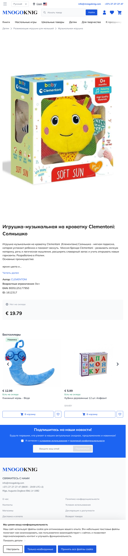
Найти (91, 12)
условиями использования (53, 440)
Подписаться (82, 448)
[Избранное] (112, 12)
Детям (73, 22)
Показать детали (12, 540)
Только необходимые (40, 549)
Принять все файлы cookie (77, 549)
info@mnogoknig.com (89, 3)
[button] (8, 364)
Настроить (13, 549)
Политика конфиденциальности (82, 499)
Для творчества (91, 22)
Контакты (7, 504)
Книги (6, 22)
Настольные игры (26, 22)
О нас (5, 499)
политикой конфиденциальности (87, 440)
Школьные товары (53, 22)
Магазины (7, 510)
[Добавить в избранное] (58, 414)
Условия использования (78, 504)
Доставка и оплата (12, 516)
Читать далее (10, 272)
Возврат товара (74, 516)
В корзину (30, 414)
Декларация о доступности (79, 510)
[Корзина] (119, 12)
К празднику (114, 22)
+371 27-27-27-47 (114, 3)
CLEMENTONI (19, 279)
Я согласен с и (65, 440)
